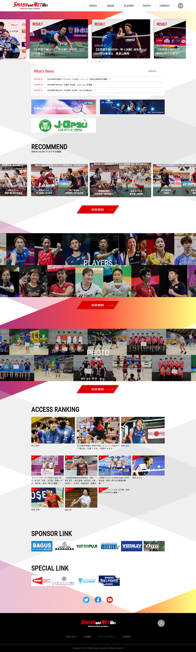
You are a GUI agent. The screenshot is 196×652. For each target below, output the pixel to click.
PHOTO (147, 5)
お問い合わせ (71, 636)
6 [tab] (108, 61)
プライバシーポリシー (107, 636)
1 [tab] (88, 61)
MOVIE (110, 5)
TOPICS (93, 5)
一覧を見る (152, 71)
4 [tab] (100, 61)
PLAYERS (129, 5)
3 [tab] (96, 61)
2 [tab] (92, 61)
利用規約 (126, 636)
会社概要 (87, 636)
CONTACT (165, 5)
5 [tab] (104, 61)
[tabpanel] (98, 39)
